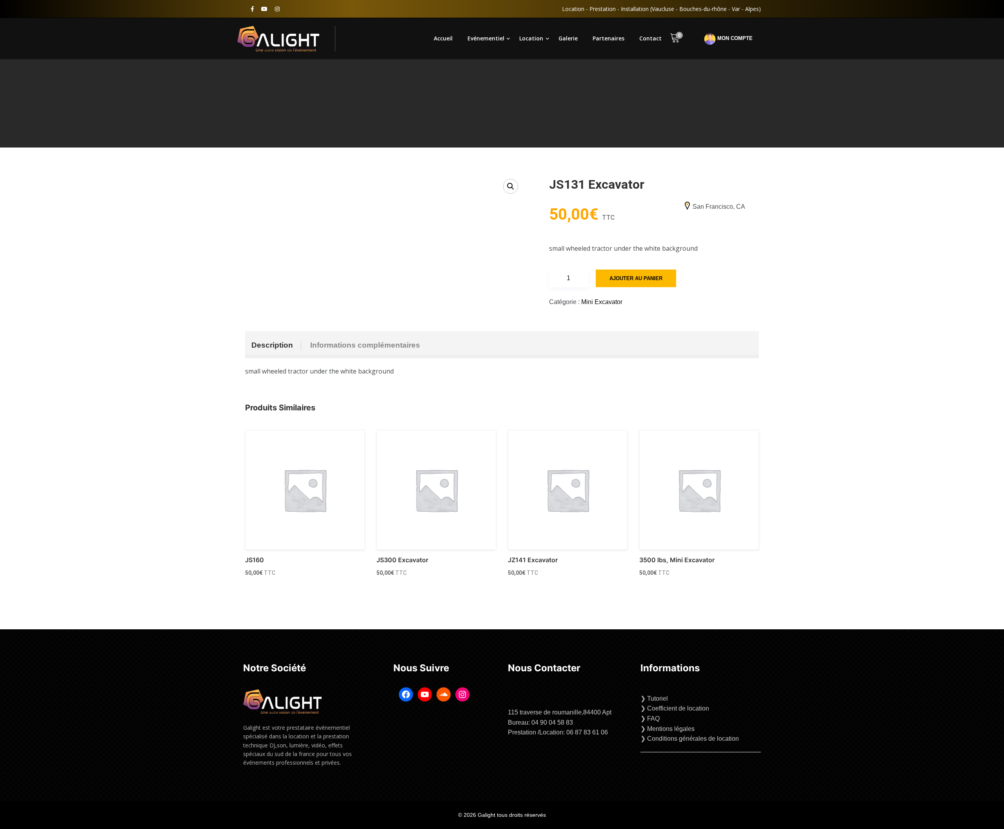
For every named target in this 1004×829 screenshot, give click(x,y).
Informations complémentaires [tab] (365, 345)
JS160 (254, 560)
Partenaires (608, 38)
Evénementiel (485, 38)
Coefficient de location (678, 708)
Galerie (568, 38)
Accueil (443, 38)
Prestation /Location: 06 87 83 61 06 (558, 732)
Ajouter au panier (635, 278)
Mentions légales (671, 728)
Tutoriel (657, 698)
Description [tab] (272, 345)
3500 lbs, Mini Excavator (677, 560)
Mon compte (734, 39)
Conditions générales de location (693, 738)
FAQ (653, 718)
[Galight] (286, 38)
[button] (510, 186)
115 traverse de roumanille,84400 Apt (559, 712)
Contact (650, 38)
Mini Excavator (601, 302)
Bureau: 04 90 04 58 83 (540, 722)
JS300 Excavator (402, 560)
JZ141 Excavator (533, 560)
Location (531, 38)
